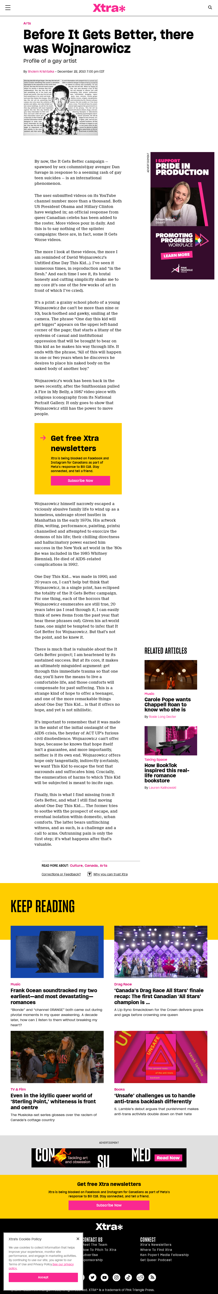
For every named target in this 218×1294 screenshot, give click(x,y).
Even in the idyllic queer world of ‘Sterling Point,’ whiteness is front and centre (53, 1102)
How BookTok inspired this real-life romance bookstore (167, 773)
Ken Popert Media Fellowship (164, 1255)
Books (119, 1089)
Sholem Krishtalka (41, 71)
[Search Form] (210, 8)
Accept (43, 1277)
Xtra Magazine (109, 8)
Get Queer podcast (156, 1260)
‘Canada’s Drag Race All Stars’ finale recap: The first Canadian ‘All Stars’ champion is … (159, 996)
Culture (76, 866)
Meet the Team (94, 1245)
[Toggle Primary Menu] (7, 8)
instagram (116, 1277)
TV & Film (18, 1089)
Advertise (90, 1255)
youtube (104, 1277)
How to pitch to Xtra (99, 1250)
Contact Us (92, 1239)
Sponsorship (92, 1260)
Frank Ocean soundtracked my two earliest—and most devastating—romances (54, 996)
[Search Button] (210, 7)
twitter (92, 1277)
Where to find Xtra (156, 1250)
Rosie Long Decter (162, 717)
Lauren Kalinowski (162, 788)
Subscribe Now (80, 480)
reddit (140, 1277)
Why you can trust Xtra (110, 874)
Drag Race (123, 984)
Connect (148, 1239)
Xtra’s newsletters (156, 1245)
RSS (152, 1277)
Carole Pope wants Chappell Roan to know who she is (168, 704)
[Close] (78, 1238)
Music (149, 694)
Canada (91, 866)
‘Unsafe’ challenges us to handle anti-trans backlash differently (154, 1099)
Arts (27, 23)
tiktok (128, 1277)
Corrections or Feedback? (61, 874)
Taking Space (156, 760)
